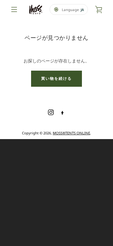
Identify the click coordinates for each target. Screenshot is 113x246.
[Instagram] (50, 112)
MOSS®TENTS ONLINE (71, 133)
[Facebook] (62, 112)
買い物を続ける (56, 78)
